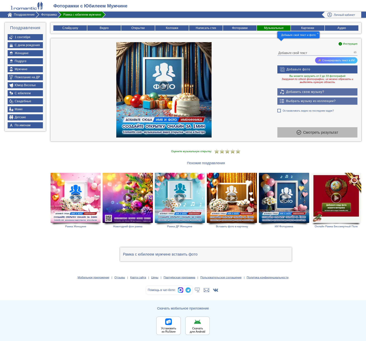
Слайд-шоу (70, 28)
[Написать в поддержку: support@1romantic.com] (206, 290)
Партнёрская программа (179, 277)
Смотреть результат (320, 132)
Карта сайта (138, 277)
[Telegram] (188, 290)
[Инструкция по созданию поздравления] (348, 44)
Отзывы (119, 277)
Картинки (307, 28)
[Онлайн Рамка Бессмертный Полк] (336, 200)
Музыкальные (274, 28)
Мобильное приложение (93, 277)
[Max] (180, 290)
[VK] (215, 290)
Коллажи (172, 28)
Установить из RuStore (168, 330)
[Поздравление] (27, 6)
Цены (154, 277)
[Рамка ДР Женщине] (180, 200)
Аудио (341, 28)
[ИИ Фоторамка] (284, 200)
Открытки (138, 28)
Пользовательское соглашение (221, 277)
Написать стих (206, 28)
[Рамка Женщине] (76, 200)
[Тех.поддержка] (197, 290)
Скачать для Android (197, 330)
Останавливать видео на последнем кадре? (308, 110)
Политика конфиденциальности (267, 277)
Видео (104, 28)
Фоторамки (240, 28)
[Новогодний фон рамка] (128, 200)
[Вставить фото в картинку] (232, 200)
